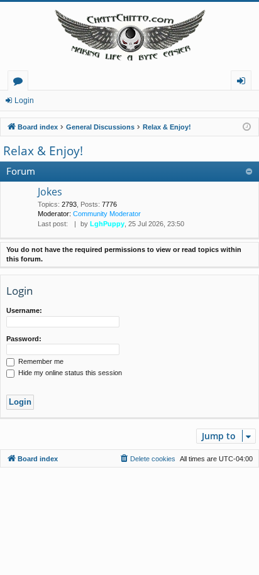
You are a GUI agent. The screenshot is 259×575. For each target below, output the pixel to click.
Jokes (50, 192)
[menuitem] (147, 459)
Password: (23, 338)
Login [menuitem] (243, 82)
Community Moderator (107, 213)
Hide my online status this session (69, 372)
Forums (20, 82)
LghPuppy (107, 223)
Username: (24, 310)
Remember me (39, 361)
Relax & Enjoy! (43, 151)
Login (24, 100)
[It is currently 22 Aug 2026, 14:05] (247, 127)
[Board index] (129, 36)
